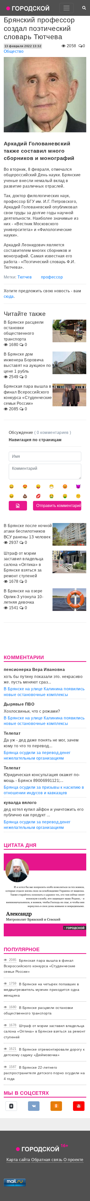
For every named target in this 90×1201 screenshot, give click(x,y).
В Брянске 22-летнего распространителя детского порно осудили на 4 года (44, 1073)
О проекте (73, 1160)
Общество (14, 51)
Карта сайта (18, 1160)
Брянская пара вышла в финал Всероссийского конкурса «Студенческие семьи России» (40, 966)
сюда (9, 296)
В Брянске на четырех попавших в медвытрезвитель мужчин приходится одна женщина (41, 989)
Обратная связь (46, 1160)
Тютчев (25, 277)
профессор (52, 277)
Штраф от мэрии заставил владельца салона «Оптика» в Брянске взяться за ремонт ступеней (45, 1031)
